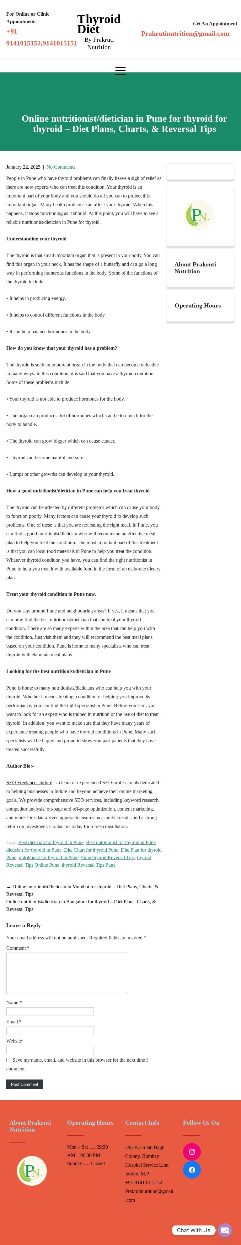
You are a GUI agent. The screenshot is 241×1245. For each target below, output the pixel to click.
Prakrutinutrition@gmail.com (185, 33)
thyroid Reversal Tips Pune (88, 865)
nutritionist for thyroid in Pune (48, 857)
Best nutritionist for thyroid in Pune (121, 842)
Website (14, 1040)
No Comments (60, 167)
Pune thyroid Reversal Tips (108, 857)
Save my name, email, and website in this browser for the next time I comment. (77, 1064)
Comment (17, 948)
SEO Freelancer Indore (29, 782)
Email (14, 1021)
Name (14, 1002)
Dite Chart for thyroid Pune (91, 850)
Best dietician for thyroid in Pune (50, 842)
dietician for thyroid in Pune (34, 850)
